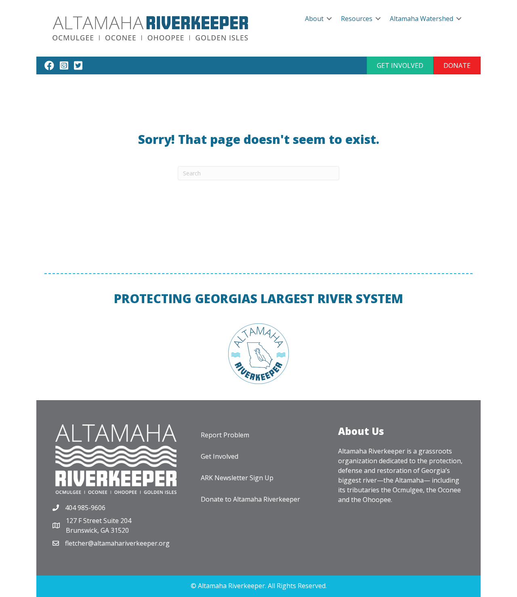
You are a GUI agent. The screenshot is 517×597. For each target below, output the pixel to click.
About (314, 18)
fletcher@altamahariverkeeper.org (117, 543)
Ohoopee (377, 499)
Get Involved (219, 456)
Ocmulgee (408, 489)
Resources (356, 18)
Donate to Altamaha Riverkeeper (250, 499)
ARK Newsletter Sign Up (237, 477)
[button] (400, 65)
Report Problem (225, 434)
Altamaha (409, 480)
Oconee (449, 489)
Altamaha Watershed (421, 18)
